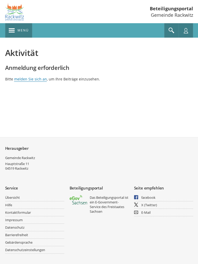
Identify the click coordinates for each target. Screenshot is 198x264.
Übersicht (12, 197)
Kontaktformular (18, 212)
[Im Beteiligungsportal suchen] (171, 30)
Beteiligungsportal (171, 8)
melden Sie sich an (30, 79)
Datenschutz (14, 227)
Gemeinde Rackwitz (20, 157)
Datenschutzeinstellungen (25, 250)
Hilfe (8, 205)
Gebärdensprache (18, 242)
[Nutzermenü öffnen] (186, 30)
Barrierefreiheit (16, 235)
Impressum (14, 220)
